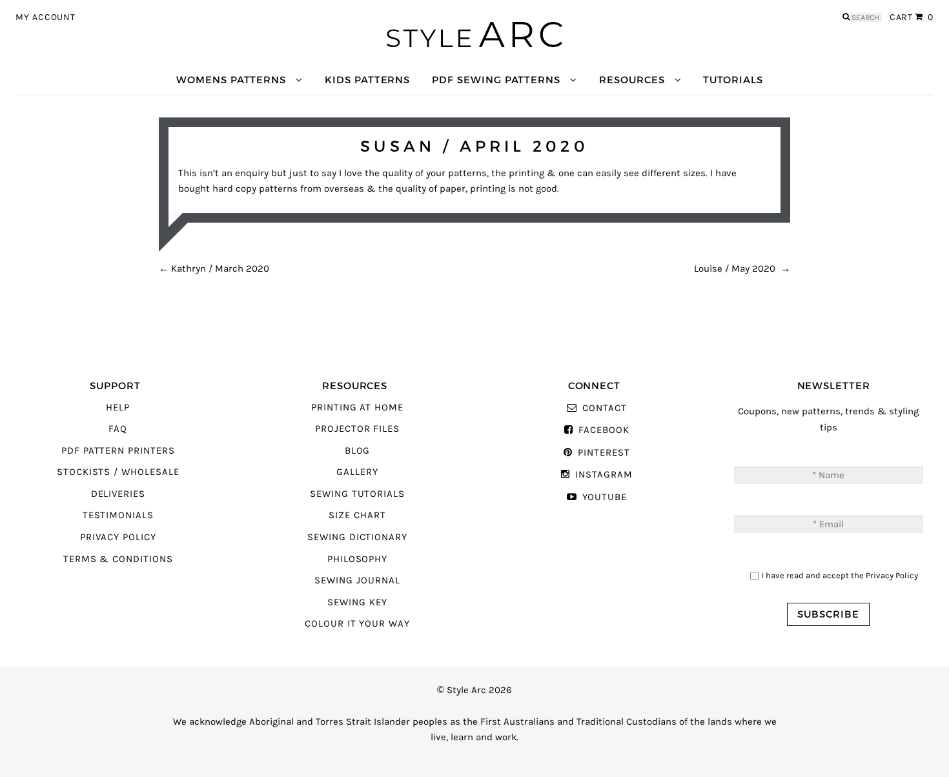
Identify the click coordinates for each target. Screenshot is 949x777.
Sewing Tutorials (357, 494)
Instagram (603, 474)
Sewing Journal (357, 580)
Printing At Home (357, 407)
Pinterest (603, 452)
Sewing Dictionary (357, 537)
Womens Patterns (231, 80)
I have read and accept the (839, 575)
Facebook (603, 430)
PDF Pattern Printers (118, 450)
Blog (358, 450)
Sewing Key (357, 602)
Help (118, 407)
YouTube (604, 497)
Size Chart (357, 515)
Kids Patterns (367, 80)
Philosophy (357, 559)
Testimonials (118, 515)
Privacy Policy (118, 537)
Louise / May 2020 (742, 268)
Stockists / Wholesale (118, 472)
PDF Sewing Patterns (496, 80)
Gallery (357, 472)
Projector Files (357, 428)
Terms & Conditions (118, 559)
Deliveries (118, 494)
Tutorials (732, 80)
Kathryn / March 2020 (214, 268)
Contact (604, 408)
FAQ (117, 428)
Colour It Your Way (357, 623)
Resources (631, 80)
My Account (45, 17)
